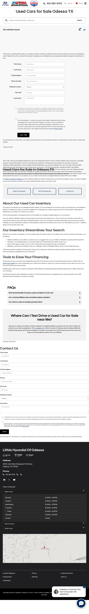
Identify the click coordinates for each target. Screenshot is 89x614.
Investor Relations (9, 573)
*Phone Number (16, 81)
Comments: (17, 98)
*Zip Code (18, 92)
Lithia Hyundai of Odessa (13, 179)
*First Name (17, 64)
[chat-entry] (81, 603)
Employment (7, 577)
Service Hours (9, 524)
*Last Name (17, 70)
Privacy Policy (58, 129)
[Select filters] (79, 29)
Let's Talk (23, 135)
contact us (39, 328)
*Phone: (2, 378)
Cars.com (12, 342)
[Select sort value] (84, 30)
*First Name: (4, 352)
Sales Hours (9, 492)
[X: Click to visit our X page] (9, 480)
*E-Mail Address (16, 75)
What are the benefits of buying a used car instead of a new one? (31, 293)
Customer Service (67, 573)
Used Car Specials (19, 191)
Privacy (34, 573)
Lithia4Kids (6, 580)
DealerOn (18, 592)
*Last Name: (4, 361)
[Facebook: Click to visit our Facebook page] (4, 480)
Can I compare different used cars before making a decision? (29, 297)
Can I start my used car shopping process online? (25, 302)
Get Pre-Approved (44, 191)
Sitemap (35, 577)
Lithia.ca (64, 577)
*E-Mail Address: (5, 369)
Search (79, 20)
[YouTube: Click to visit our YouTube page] (14, 480)
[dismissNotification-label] (84, 586)
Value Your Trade (8, 263)
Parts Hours (9, 528)
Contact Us (70, 191)
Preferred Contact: (15, 87)
